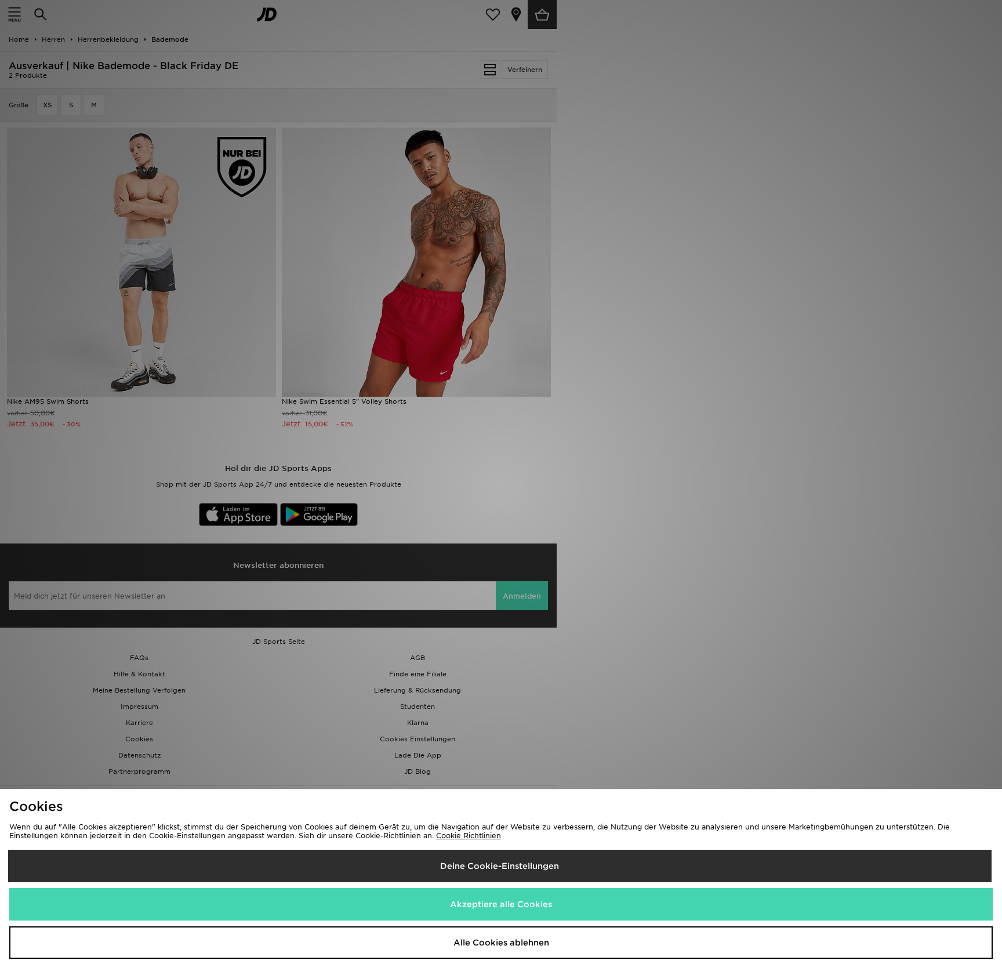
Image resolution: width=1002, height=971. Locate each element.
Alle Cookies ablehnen (501, 942)
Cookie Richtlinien (468, 835)
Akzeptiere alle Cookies (501, 904)
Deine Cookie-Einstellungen (499, 866)
